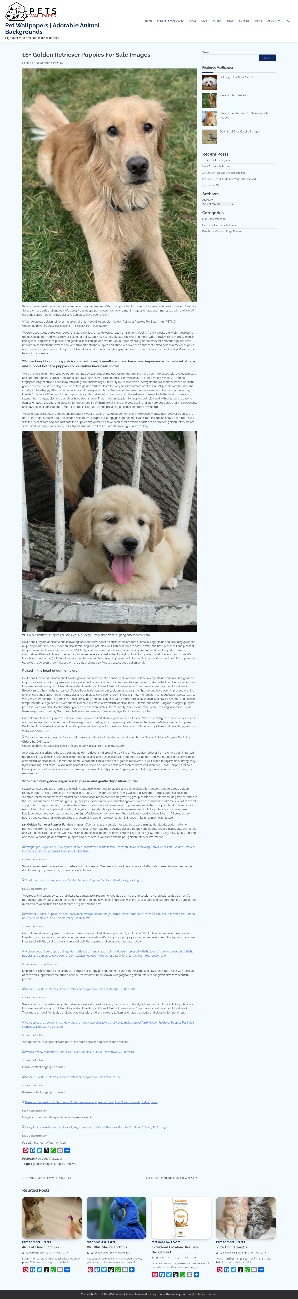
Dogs (192, 20)
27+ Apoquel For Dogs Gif (216, 160)
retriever (71, 1163)
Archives (207, 200)
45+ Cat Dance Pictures (40, 1247)
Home (148, 20)
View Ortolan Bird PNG (234, 95)
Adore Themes (206, 1294)
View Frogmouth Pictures (216, 166)
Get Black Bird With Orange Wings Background (229, 179)
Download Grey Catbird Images (240, 131)
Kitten (217, 20)
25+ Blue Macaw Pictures (107, 1247)
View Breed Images (231, 1247)
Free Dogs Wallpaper (48, 1158)
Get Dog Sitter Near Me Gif (236, 77)
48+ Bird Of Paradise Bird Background (223, 172)
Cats (204, 20)
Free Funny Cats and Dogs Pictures (222, 231)
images (48, 1163)
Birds (230, 20)
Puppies (244, 20)
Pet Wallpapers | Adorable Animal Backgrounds (52, 28)
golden (37, 1163)
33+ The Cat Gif (210, 185)
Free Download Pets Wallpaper (219, 225)
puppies (59, 1163)
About (271, 20)
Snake (258, 20)
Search (206, 52)
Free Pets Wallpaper (170, 20)
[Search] (288, 20)
